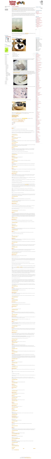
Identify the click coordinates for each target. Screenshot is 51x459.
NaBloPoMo (37, 56)
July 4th (37, 111)
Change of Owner (37, 121)
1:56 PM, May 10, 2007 (14, 222)
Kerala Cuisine (37, 79)
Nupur (13, 159)
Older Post (34, 448)
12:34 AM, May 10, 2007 (15, 146)
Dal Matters (37, 68)
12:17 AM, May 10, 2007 (15, 142)
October (7, 66)
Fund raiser (37, 75)
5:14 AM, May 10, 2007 (14, 161)
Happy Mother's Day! (8, 73)
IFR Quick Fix (37, 84)
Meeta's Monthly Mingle (24, 118)
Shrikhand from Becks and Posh (15, 116)
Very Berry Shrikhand (8, 74)
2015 (5, 56)
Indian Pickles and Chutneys (38, 94)
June (6, 70)
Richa (13, 287)
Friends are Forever (38, 107)
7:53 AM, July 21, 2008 (15, 442)
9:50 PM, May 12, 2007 (14, 397)
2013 (5, 58)
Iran (36, 130)
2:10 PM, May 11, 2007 (14, 348)
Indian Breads (38, 41)
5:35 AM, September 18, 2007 (15, 433)
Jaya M (13, 422)
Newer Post (13, 448)
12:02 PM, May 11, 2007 (15, 300)
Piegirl (13, 364)
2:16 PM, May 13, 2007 (14, 410)
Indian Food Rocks (14, 173)
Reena (13, 231)
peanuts (37, 118)
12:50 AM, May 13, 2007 (15, 407)
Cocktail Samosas (38, 21)
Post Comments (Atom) (16, 449)
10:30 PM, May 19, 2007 (15, 425)
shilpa (13, 162)
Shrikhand (13, 119)
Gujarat (24, 119)
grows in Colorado (27, 184)
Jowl (36, 133)
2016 (5, 55)
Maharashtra (21, 119)
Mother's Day (37, 86)
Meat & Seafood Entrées (39, 43)
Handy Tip (37, 63)
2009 (5, 62)
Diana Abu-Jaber (37, 122)
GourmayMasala (14, 219)
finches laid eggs (27, 33)
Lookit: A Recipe (37, 114)
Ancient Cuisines (38, 49)
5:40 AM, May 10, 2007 (14, 166)
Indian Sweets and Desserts (38, 67)
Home (23, 448)
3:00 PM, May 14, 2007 (14, 414)
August (6, 68)
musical (13, 139)
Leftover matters (37, 95)
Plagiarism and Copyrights (38, 87)
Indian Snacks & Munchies (39, 46)
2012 (5, 59)
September (7, 67)
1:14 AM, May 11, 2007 (14, 236)
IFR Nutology (38, 50)
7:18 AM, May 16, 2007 (14, 417)
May (6, 71)
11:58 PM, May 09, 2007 (15, 138)
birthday (37, 102)
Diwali (36, 59)
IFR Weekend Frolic (38, 60)
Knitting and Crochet (38, 80)
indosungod (13, 238)
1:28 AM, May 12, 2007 (14, 379)
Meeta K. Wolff (13, 143)
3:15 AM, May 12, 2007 (14, 382)
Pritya (13, 427)
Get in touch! (37, 12)
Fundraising (37, 76)
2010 (5, 61)
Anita (13, 136)
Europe (37, 90)
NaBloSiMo (37, 137)
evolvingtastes (13, 301)
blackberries (19, 119)
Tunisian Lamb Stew (38, 24)
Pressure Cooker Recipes (38, 64)
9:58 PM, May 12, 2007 (14, 400)
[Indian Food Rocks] (41, 3)
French (37, 125)
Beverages (37, 72)
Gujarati (37, 91)
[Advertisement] (7, 22)
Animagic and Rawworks (38, 103)
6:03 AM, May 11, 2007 (14, 242)
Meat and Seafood (38, 57)
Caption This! (7, 72)
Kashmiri (37, 134)
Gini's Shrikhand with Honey (15, 115)
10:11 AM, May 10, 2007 (15, 196)
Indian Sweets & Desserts (39, 45)
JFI (36, 110)
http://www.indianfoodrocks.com (28, 457)
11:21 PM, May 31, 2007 (15, 430)
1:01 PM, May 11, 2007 (14, 314)
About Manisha (37, 11)
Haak (36, 126)
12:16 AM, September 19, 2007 (16, 438)
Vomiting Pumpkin (38, 141)
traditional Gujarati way (18, 113)
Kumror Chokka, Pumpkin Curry (39, 20)
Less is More (37, 113)
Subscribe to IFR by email (7, 6)
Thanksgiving (37, 140)
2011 (5, 60)
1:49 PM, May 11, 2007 (14, 342)
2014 (5, 57)
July (6, 69)
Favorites (37, 106)
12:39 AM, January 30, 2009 (15, 445)
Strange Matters (37, 117)
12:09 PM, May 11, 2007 (15, 309)
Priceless (37, 99)
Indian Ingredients (38, 129)
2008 (5, 63)
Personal (37, 98)
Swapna (13, 311)
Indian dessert (15, 119)
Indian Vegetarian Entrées (39, 44)
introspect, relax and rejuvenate (16, 72)
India (36, 61)
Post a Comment (13, 447)
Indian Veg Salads (38, 42)
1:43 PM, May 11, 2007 (14, 339)
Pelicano (13, 147)
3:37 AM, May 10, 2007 (14, 154)
